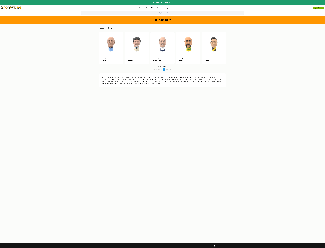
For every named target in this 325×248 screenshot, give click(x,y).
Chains (175, 8)
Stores (141, 8)
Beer (147, 8)
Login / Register (318, 8)
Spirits (169, 8)
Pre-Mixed (160, 8)
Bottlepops (105, 58)
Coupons (183, 8)
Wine (153, 8)
